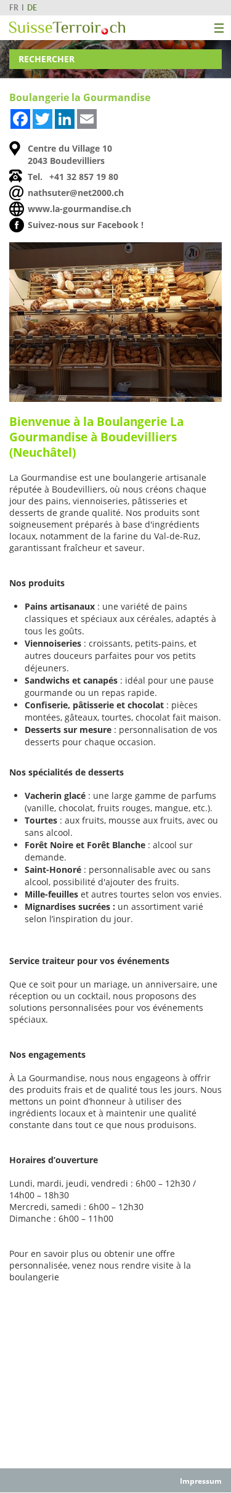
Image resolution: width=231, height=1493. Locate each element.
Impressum (201, 1481)
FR (13, 7)
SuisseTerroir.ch (67, 28)
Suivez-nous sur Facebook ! (86, 225)
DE (32, 7)
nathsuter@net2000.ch (76, 192)
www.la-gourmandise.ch (79, 209)
